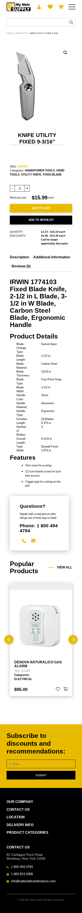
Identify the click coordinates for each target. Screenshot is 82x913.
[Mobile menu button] (71, 7)
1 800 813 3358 (22, 874)
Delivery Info (20, 825)
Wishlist (49, 7)
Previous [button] (9, 639)
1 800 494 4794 (22, 866)
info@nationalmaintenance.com (33, 881)
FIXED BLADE (52, 174)
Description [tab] (19, 257)
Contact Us (18, 809)
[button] (65, 53)
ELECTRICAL (23, 679)
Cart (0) (60, 7)
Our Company (20, 802)
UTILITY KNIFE (31, 174)
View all (64, 567)
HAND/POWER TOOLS (40, 170)
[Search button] (71, 22)
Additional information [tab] (51, 257)
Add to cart (41, 208)
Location (16, 817)
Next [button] (73, 639)
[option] (41, 639)
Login (39, 7)
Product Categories (27, 832)
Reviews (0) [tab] (21, 266)
